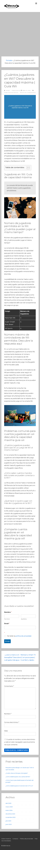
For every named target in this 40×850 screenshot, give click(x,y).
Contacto (15, 838)
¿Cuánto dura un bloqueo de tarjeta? (17, 773)
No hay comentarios (29, 92)
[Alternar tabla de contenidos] (27, 167)
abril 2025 (8, 803)
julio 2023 (8, 821)
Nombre (7, 619)
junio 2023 (9, 824)
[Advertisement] (20, 33)
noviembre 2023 (10, 817)
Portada (9, 60)
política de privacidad (23, 636)
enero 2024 (9, 810)
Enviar (7, 641)
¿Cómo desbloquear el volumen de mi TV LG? (19, 786)
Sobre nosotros (6, 838)
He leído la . (19, 636)
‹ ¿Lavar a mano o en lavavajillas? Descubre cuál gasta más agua (12, 657)
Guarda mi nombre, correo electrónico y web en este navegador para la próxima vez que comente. (19, 742)
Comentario (9, 686)
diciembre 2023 (10, 814)
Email (7, 623)
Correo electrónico (11, 722)
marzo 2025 (9, 807)
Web (6, 731)
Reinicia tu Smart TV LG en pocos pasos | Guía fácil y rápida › (28, 657)
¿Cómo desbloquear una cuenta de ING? (18, 776)
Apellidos (24, 619)
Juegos (15, 92)
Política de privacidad (26, 838)
